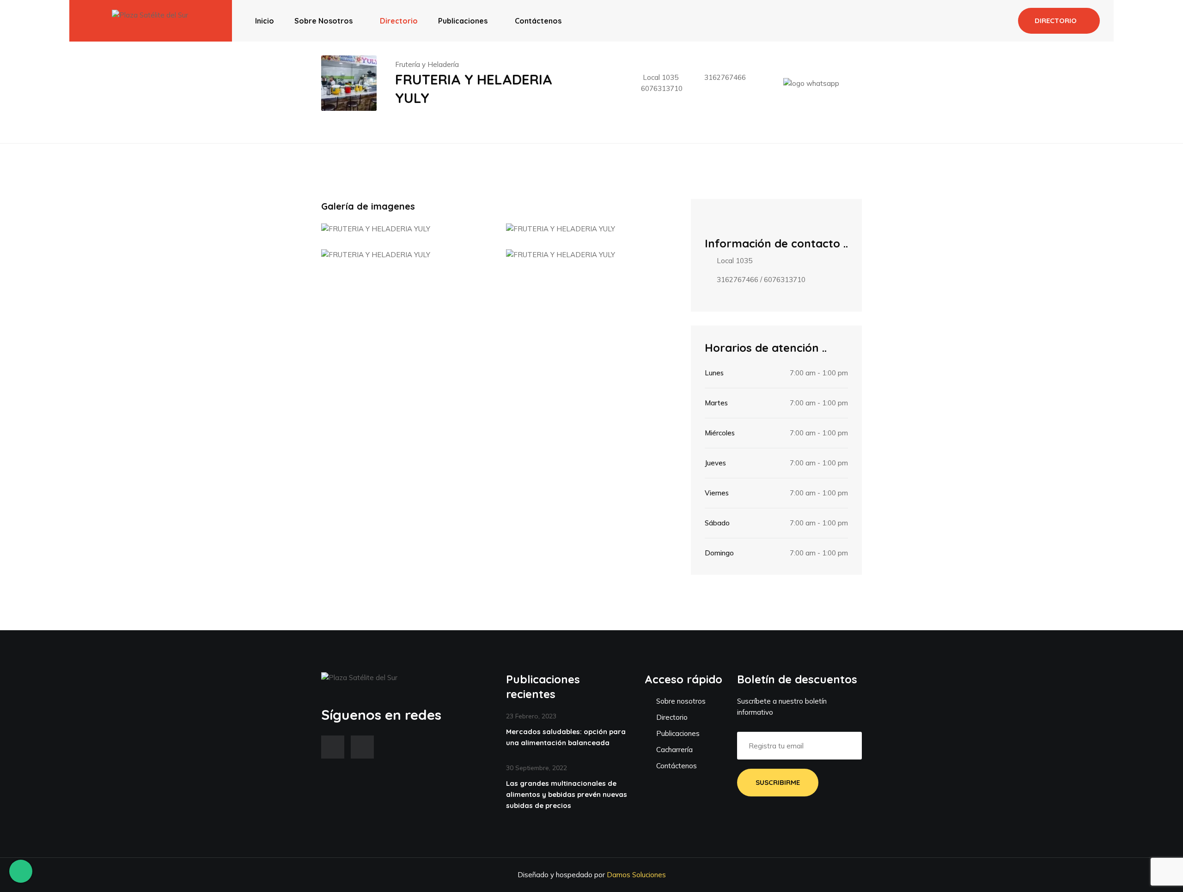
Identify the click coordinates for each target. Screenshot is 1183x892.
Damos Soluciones (636, 874)
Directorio (399, 20)
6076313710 (662, 88)
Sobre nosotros (323, 20)
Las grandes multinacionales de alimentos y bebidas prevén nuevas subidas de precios (566, 794)
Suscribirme (778, 782)
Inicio (264, 20)
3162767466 (725, 77)
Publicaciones (463, 20)
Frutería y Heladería (427, 64)
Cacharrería (673, 749)
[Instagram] (362, 747)
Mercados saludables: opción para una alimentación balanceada (566, 737)
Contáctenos (538, 20)
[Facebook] (332, 747)
